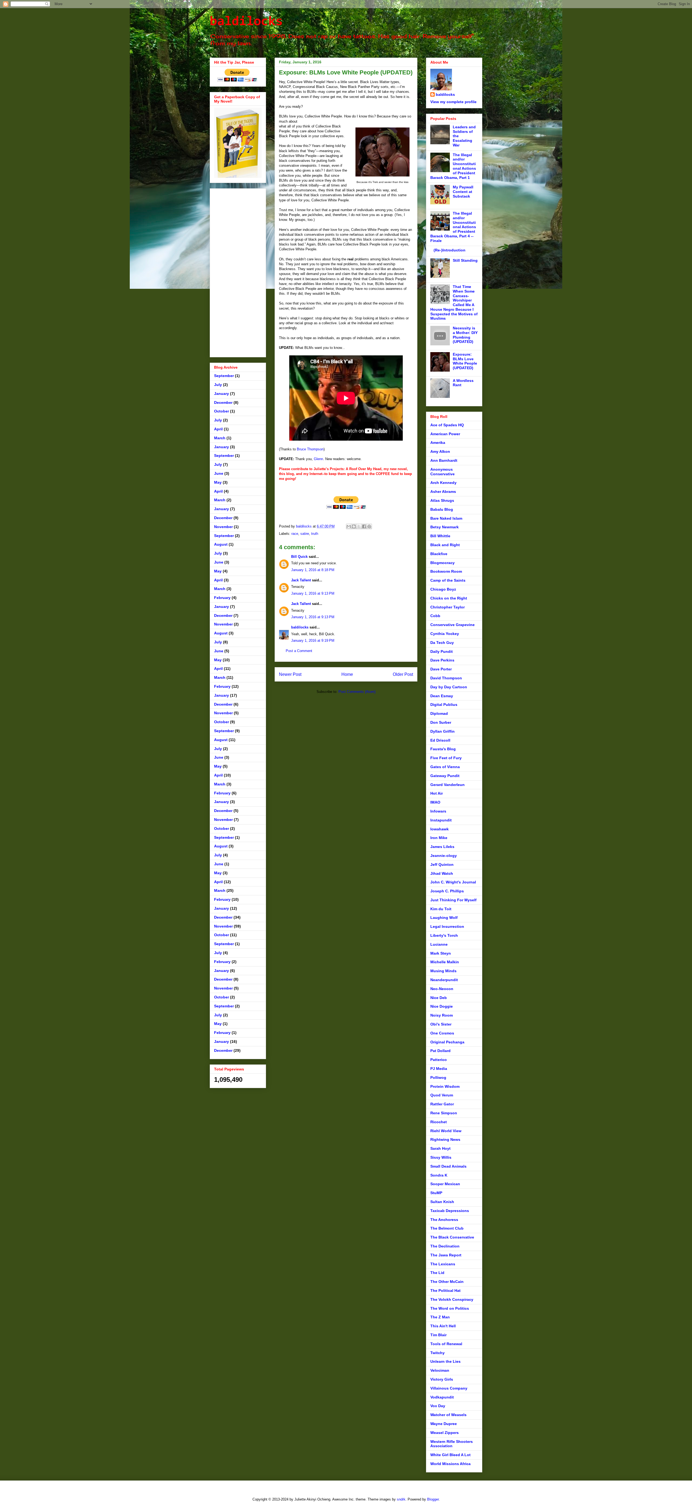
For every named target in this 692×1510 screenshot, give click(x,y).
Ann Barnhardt (443, 460)
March (219, 438)
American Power (445, 434)
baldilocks (246, 22)
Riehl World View (445, 1131)
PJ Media (438, 1068)
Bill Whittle (440, 536)
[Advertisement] (238, 272)
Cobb (435, 616)
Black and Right (445, 545)
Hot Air (436, 793)
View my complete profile (453, 102)
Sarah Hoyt (440, 1148)
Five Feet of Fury (446, 758)
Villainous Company (448, 1388)
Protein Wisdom (445, 1086)
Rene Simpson (443, 1113)
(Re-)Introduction (449, 250)
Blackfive (438, 554)
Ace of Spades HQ (447, 425)
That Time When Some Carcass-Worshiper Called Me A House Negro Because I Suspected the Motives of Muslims (454, 302)
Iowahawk (439, 829)
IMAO (435, 802)
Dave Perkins (442, 660)
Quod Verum (441, 1095)
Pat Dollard (440, 1051)
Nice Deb (438, 997)
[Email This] (348, 526)
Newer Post (290, 674)
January (221, 393)
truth (314, 534)
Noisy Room (441, 1015)
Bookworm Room (446, 571)
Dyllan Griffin (442, 731)
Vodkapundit (442, 1397)
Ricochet (438, 1122)
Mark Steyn (440, 953)
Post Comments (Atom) (356, 692)
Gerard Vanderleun (447, 784)
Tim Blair (438, 1335)
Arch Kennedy (443, 482)
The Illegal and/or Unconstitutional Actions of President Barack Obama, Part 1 (453, 166)
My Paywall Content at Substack (463, 191)
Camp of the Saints (447, 580)
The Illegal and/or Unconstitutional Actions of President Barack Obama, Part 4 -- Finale (453, 227)
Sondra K (438, 1175)
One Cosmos (442, 1033)
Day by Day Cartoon (448, 687)
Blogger (433, 1499)
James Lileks (442, 846)
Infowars (438, 811)
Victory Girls (441, 1379)
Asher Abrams (443, 491)
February (222, 597)
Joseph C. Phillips (447, 891)
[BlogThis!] (354, 526)
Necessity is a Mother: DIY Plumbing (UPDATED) (465, 335)
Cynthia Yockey (444, 633)
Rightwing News (445, 1139)
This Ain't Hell (443, 1326)
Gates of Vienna (445, 767)
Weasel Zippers (444, 1432)
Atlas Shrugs (442, 500)
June (218, 473)
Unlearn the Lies (445, 1361)
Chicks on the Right (448, 598)
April (218, 429)
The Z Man (440, 1317)
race (294, 534)
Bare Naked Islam (446, 518)
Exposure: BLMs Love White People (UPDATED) (465, 361)
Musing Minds (443, 971)
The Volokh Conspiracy (451, 1299)
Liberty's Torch (444, 935)
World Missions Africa (450, 1464)
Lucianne (439, 944)
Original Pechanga (447, 1042)
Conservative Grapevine (452, 625)
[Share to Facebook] (364, 526)
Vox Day (437, 1406)
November (223, 527)
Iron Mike (438, 838)
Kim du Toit (440, 909)
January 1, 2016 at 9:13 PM (312, 593)
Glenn (318, 459)
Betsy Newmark (444, 527)
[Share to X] (359, 526)
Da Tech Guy (442, 642)
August (221, 544)
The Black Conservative (452, 1237)
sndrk (401, 1499)
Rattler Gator (442, 1104)
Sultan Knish (442, 1202)
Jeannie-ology (443, 855)
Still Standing (465, 260)
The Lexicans (442, 1264)
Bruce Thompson (310, 449)
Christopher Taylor (447, 607)
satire (304, 534)
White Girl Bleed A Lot (450, 1455)
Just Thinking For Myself (453, 900)
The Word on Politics (449, 1308)
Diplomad (439, 713)
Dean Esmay (441, 696)
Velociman (439, 1370)
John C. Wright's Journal (453, 882)
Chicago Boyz (443, 589)
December (223, 402)
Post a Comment (299, 651)
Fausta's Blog (443, 749)
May (218, 482)
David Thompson (446, 678)
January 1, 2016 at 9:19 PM (312, 640)
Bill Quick (299, 557)
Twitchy (437, 1353)
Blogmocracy (442, 563)
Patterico (438, 1059)
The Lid (437, 1272)
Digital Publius (443, 704)
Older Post (403, 674)
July (218, 384)
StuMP (436, 1193)
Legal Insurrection (447, 926)
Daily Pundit (441, 651)
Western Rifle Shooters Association (451, 1443)
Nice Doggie (441, 1006)
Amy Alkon (440, 451)
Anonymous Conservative (442, 471)
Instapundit (441, 820)
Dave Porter (441, 669)
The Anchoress (444, 1219)
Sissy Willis (440, 1157)
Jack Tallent (301, 580)
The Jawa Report (445, 1255)
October (221, 411)
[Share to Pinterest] (369, 526)
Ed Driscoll (440, 740)
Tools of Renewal (446, 1344)
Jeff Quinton (442, 864)
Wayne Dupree (443, 1423)
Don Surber (440, 722)
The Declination (445, 1246)
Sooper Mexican (445, 1184)
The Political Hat (445, 1290)
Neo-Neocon (441, 989)
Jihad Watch (441, 873)
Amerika (437, 442)
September (224, 376)
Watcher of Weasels (448, 1415)
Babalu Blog (441, 509)
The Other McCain (447, 1281)
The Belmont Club (447, 1228)
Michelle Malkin (444, 962)
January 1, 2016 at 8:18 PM (312, 570)
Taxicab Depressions (449, 1210)
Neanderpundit (444, 980)
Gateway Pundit (445, 776)
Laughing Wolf (444, 917)
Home (347, 674)
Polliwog (438, 1077)
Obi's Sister (440, 1024)
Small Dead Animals (448, 1166)
